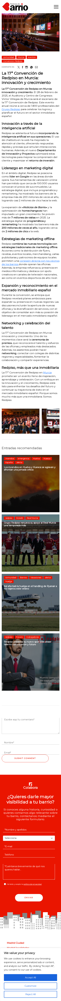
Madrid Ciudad (15, 943)
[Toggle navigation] (56, 6)
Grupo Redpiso (11, 109)
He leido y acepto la (24, 884)
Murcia (47, 372)
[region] (30, 974)
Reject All (30, 994)
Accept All (30, 977)
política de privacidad (32, 884)
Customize (30, 986)
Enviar (29, 897)
